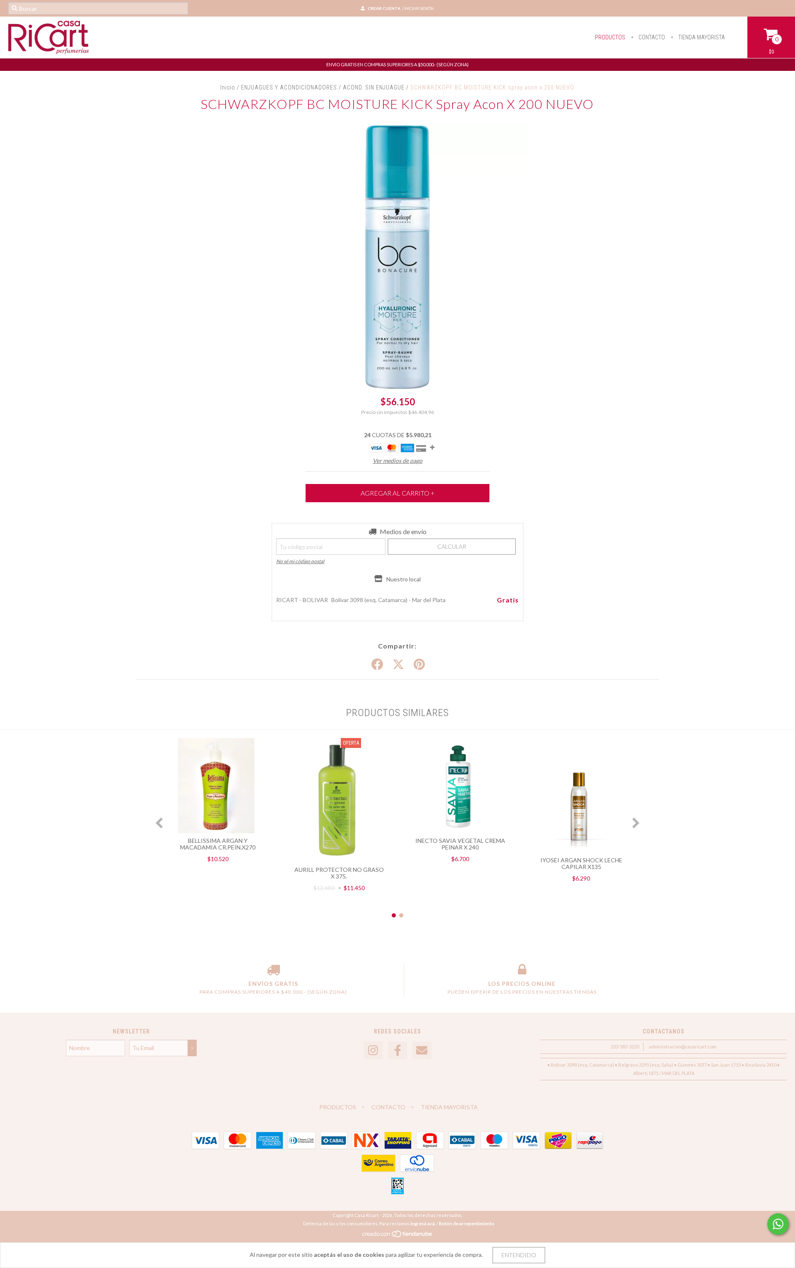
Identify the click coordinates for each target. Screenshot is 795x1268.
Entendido (518, 1254)
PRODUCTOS (610, 37)
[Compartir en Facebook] (377, 664)
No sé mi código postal (300, 561)
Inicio (227, 87)
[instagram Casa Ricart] (373, 1051)
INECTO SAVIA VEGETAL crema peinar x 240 (460, 844)
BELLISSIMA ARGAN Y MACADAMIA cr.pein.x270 (217, 844)
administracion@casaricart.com (682, 1046)
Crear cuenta (384, 8)
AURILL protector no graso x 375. (339, 873)
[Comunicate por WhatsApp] (778, 1224)
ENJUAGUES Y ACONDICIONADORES (289, 87)
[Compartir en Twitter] (398, 664)
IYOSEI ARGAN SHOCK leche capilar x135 (581, 863)
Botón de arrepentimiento (466, 1223)
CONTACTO (651, 37)
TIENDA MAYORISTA (701, 37)
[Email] (421, 1051)
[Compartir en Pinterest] (419, 664)
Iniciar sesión (419, 8)
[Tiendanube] (397, 1236)
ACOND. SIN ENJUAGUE (374, 87)
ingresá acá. (423, 1223)
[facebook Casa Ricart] (397, 1051)
